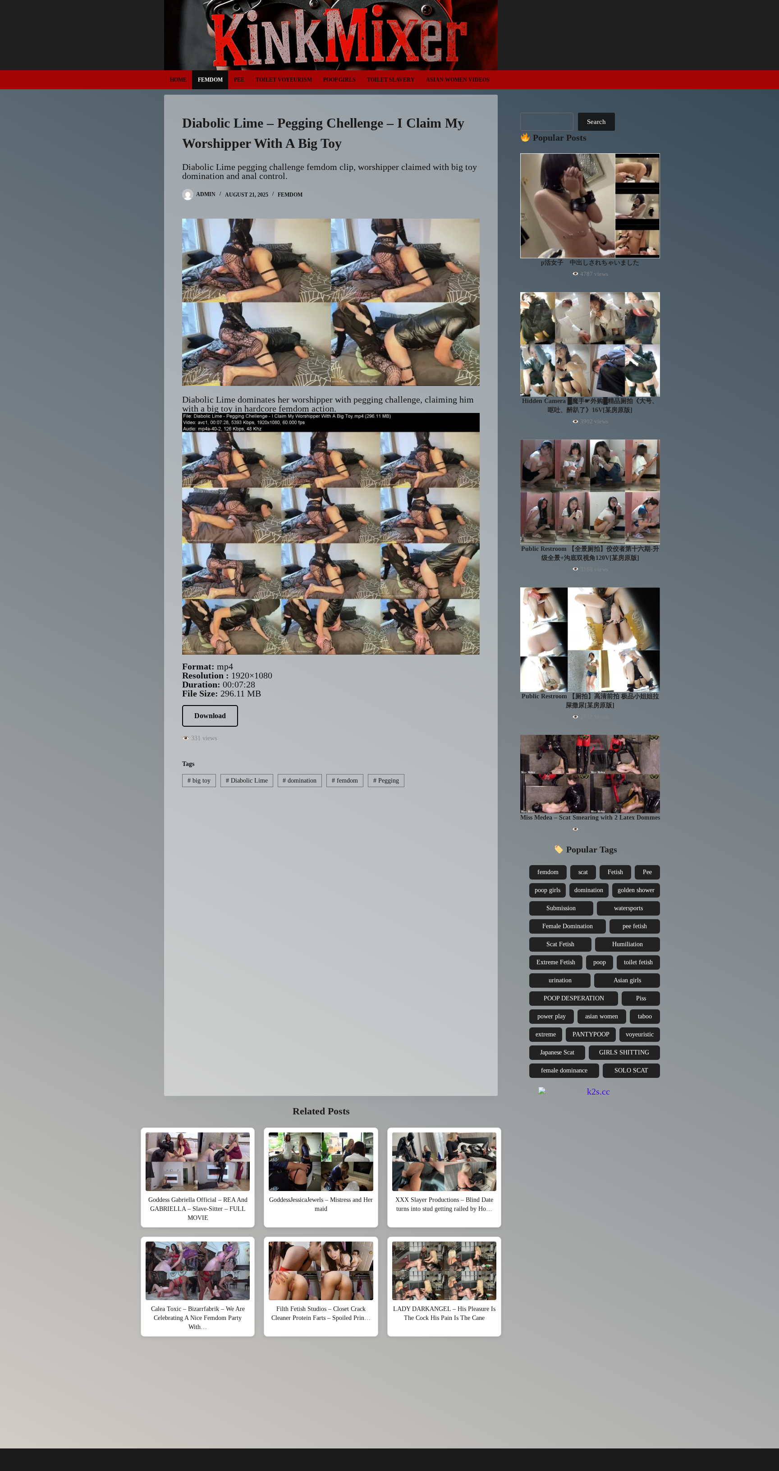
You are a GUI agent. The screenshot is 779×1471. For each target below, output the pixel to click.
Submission (561, 908)
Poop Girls (339, 80)
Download (210, 715)
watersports (628, 908)
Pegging (386, 780)
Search (596, 121)
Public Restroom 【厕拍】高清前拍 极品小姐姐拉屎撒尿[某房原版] (590, 701)
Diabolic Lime (247, 780)
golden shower (636, 890)
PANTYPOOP (591, 1034)
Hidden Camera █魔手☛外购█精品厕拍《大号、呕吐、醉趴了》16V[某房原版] (590, 405)
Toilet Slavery (391, 80)
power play (551, 1016)
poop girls (547, 890)
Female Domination (567, 926)
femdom (345, 780)
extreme (546, 1034)
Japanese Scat (557, 1052)
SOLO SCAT (631, 1070)
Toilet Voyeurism (284, 80)
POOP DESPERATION (574, 998)
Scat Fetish (560, 944)
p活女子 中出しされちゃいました (590, 262)
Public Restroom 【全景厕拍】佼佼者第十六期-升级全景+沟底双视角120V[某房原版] (590, 553)
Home (178, 80)
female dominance (564, 1070)
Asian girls (627, 980)
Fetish (615, 872)
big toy (199, 780)
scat (583, 872)
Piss (641, 998)
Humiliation (627, 944)
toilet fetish (638, 962)
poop (599, 962)
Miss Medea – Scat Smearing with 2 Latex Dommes (590, 817)
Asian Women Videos (458, 80)
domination (299, 780)
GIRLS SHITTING (624, 1052)
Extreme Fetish (555, 962)
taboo (645, 1016)
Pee (239, 80)
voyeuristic (640, 1034)
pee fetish (635, 926)
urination (560, 980)
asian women (601, 1016)
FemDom (210, 80)
